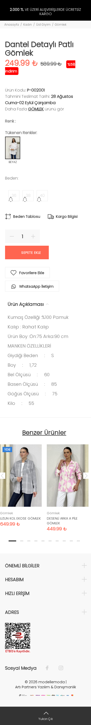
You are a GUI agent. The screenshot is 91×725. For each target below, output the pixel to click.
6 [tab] (50, 540)
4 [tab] (35, 540)
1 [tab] (12, 540)
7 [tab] (57, 540)
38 (28, 195)
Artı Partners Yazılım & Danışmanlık (45, 687)
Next (86, 475)
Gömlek (60, 24)
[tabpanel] (67, 484)
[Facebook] (50, 668)
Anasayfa (11, 24)
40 (42, 195)
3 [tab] (28, 540)
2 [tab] (21, 540)
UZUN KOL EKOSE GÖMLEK (20, 518)
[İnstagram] (58, 668)
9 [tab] (71, 540)
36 (14, 195)
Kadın (27, 24)
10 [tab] (78, 540)
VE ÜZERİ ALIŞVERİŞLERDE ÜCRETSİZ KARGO (45, 12)
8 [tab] (64, 540)
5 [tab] (42, 540)
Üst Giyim (43, 24)
